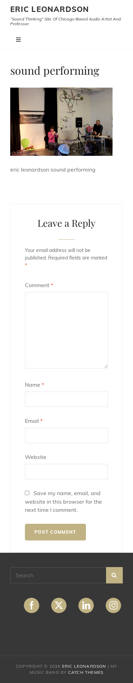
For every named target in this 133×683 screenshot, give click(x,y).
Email (34, 420)
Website (35, 457)
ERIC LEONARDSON (49, 9)
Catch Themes (85, 672)
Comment (39, 285)
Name (34, 384)
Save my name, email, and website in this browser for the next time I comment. (63, 502)
